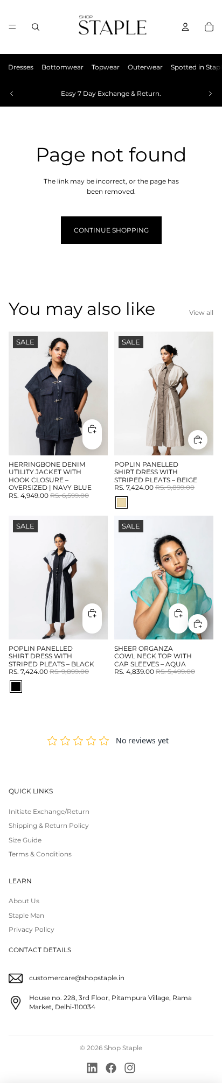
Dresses (20, 67)
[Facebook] (111, 1067)
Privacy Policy (31, 929)
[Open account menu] (185, 27)
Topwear (106, 67)
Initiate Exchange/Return (49, 811)
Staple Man (26, 915)
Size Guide (25, 840)
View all (201, 312)
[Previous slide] (12, 94)
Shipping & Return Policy (49, 825)
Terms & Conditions (40, 854)
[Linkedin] (92, 1067)
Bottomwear (62, 67)
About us (24, 901)
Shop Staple (123, 1048)
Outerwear (145, 67)
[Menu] (12, 27)
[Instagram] (129, 1067)
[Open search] (35, 27)
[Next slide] (210, 94)
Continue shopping (111, 230)
